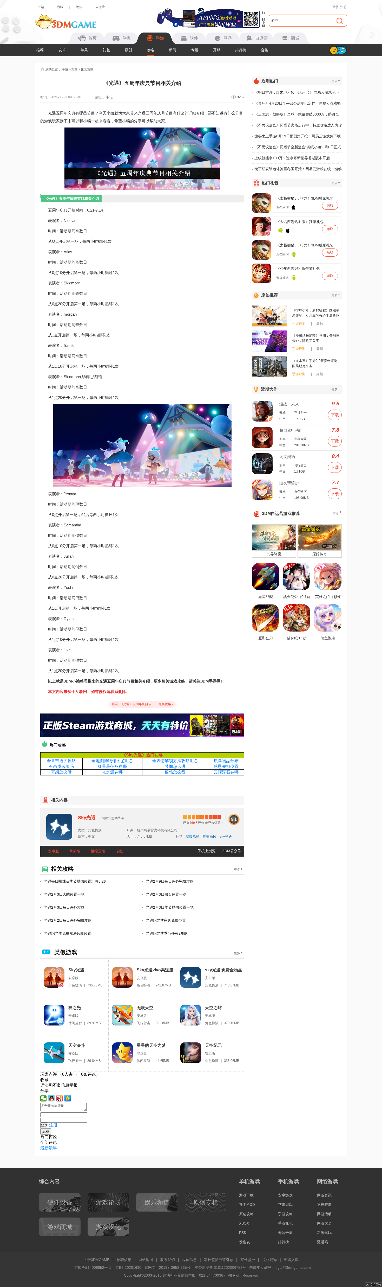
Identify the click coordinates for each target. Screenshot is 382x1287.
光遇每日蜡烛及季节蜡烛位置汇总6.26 (75, 881)
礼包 (106, 50)
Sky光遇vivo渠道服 (155, 970)
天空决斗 (76, 1045)
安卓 (62, 50)
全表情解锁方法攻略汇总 (175, 761)
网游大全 (324, 1223)
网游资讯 (324, 1195)
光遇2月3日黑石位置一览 (166, 894)
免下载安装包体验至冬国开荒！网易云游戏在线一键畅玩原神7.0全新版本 (298, 170)
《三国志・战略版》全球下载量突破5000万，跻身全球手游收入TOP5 (296, 116)
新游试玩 (324, 1233)
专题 (194, 50)
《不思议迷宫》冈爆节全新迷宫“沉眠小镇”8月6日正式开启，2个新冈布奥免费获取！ (297, 149)
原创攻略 (246, 1214)
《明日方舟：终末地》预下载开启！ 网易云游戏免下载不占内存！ (296, 94)
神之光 (74, 1007)
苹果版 (74, 851)
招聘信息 (124, 1260)
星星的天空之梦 (151, 1045)
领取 (330, 205)
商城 (60, 7)
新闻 (172, 50)
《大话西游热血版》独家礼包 (300, 222)
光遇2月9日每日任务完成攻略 (170, 881)
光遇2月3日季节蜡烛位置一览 (170, 907)
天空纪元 (213, 1045)
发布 (45, 1131)
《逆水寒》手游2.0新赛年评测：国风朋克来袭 (316, 363)
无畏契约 (287, 456)
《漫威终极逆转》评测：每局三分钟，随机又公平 (315, 338)
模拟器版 (98, 851)
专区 (119, 851)
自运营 (100, 7)
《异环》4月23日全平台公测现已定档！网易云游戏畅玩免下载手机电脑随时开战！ (297, 105)
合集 (264, 50)
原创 (128, 50)
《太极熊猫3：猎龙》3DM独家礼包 (304, 198)
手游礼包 (285, 1223)
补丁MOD (247, 1204)
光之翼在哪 (112, 772)
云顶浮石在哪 (226, 772)
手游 (65, 69)
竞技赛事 (324, 1204)
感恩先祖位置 (226, 766)
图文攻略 (87, 69)
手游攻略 (285, 1214)
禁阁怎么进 (175, 766)
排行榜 (240, 50)
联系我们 (167, 1260)
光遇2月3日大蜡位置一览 (64, 894)
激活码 (322, 1242)
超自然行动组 (291, 430)
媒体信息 (189, 1260)
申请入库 (291, 1260)
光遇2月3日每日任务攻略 (64, 907)
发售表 (244, 1242)
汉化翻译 (269, 1260)
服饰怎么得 (175, 772)
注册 (343, 7)
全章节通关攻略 (61, 761)
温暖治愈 (192, 836)
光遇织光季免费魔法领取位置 (67, 933)
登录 (335, 7)
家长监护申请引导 (218, 1260)
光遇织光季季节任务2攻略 (167, 933)
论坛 (79, 7)
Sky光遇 (87, 817)
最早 (53, 1148)
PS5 (242, 1233)
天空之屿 (213, 1007)
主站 (41, 7)
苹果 (84, 50)
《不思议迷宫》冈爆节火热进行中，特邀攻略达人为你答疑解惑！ (298, 127)
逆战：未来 (289, 404)
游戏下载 (246, 1195)
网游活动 (324, 1214)
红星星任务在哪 (112, 766)
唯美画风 (209, 836)
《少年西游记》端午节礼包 (298, 268)
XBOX (244, 1223)
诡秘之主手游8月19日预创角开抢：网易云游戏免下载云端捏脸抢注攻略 (297, 138)
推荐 (40, 50)
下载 (335, 415)
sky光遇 (226, 836)
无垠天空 (145, 1007)
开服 (216, 50)
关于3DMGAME (96, 1260)
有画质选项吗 (61, 766)
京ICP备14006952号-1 (92, 1267)
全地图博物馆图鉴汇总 (112, 761)
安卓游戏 (285, 1195)
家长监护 (247, 1260)
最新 (44, 1148)
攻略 (150, 50)
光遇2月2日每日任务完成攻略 (68, 920)
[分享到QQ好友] (51, 1098)
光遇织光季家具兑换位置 (166, 920)
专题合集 (285, 1233)
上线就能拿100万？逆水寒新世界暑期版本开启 (292, 158)
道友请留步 (289, 483)
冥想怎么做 (61, 772)
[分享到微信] (43, 1098)
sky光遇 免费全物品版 (223, 970)
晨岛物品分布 (226, 761)
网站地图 (146, 1260)
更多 (238, 869)
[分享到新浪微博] (59, 1098)
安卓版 (53, 851)
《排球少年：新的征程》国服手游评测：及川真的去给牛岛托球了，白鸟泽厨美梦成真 (315, 313)
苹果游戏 (285, 1204)
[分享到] (67, 1098)
